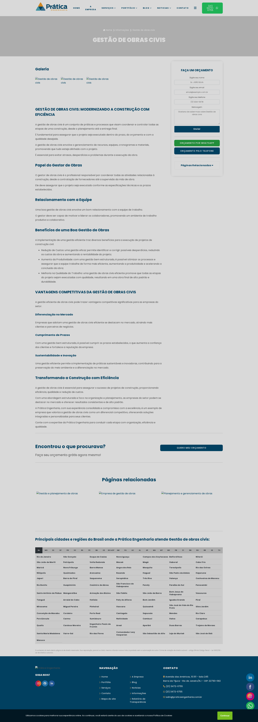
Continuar (224, 716)
